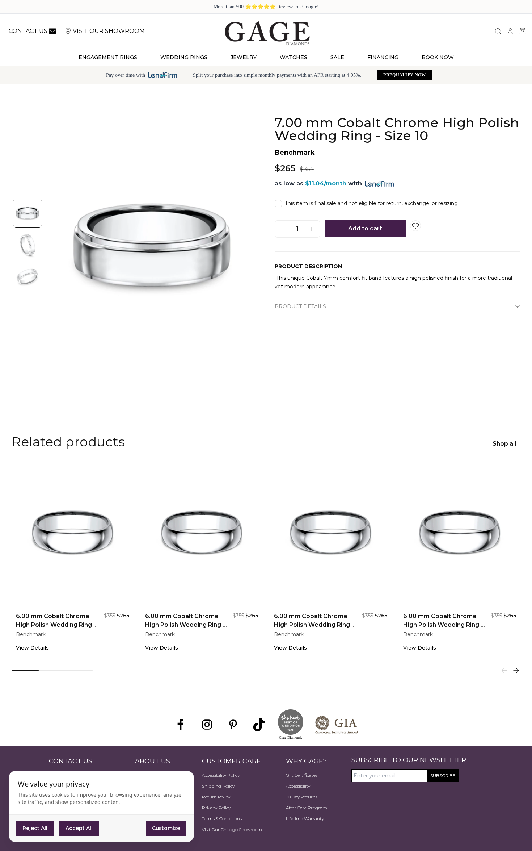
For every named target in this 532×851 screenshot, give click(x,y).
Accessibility (298, 786)
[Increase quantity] (311, 229)
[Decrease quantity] (283, 229)
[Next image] (244, 245)
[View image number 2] (27, 244)
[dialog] (101, 806)
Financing (382, 57)
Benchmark (295, 153)
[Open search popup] (498, 31)
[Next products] (516, 670)
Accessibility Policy (221, 775)
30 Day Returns (301, 797)
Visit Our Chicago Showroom (232, 829)
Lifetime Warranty (305, 818)
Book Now (438, 57)
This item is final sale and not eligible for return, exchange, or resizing (371, 203)
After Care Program (306, 807)
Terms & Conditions (222, 818)
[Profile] (510, 31)
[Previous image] (59, 245)
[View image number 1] (27, 213)
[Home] (267, 33)
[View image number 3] (27, 276)
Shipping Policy (218, 786)
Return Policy (216, 797)
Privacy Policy (216, 807)
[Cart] (522, 31)
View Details (32, 647)
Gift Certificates (301, 775)
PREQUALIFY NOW (404, 75)
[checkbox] (278, 203)
